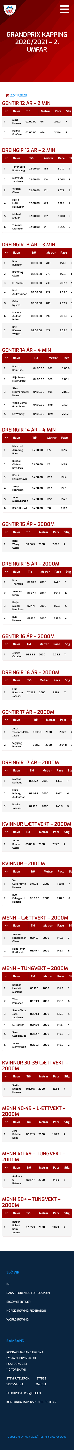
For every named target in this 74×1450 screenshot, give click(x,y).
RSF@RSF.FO (32, 1393)
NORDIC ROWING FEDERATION (26, 1311)
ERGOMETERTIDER (18, 1302)
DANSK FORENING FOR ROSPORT (28, 1293)
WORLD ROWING (17, 1320)
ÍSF (8, 1284)
